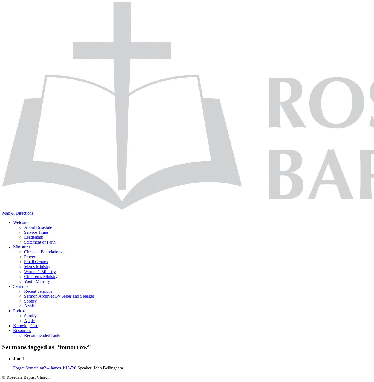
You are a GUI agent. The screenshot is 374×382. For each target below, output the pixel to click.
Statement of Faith (40, 242)
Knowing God (25, 325)
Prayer (29, 256)
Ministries (21, 247)
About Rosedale (38, 227)
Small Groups (36, 261)
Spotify (30, 301)
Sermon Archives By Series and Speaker (59, 296)
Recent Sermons (38, 291)
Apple (29, 306)
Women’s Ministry (40, 271)
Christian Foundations (43, 252)
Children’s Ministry (40, 276)
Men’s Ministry (37, 266)
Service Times (36, 232)
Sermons (20, 286)
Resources (22, 330)
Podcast (20, 311)
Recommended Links (42, 335)
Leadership (33, 237)
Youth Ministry (37, 281)
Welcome (21, 222)
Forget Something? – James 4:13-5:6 (44, 368)
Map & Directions (17, 213)
